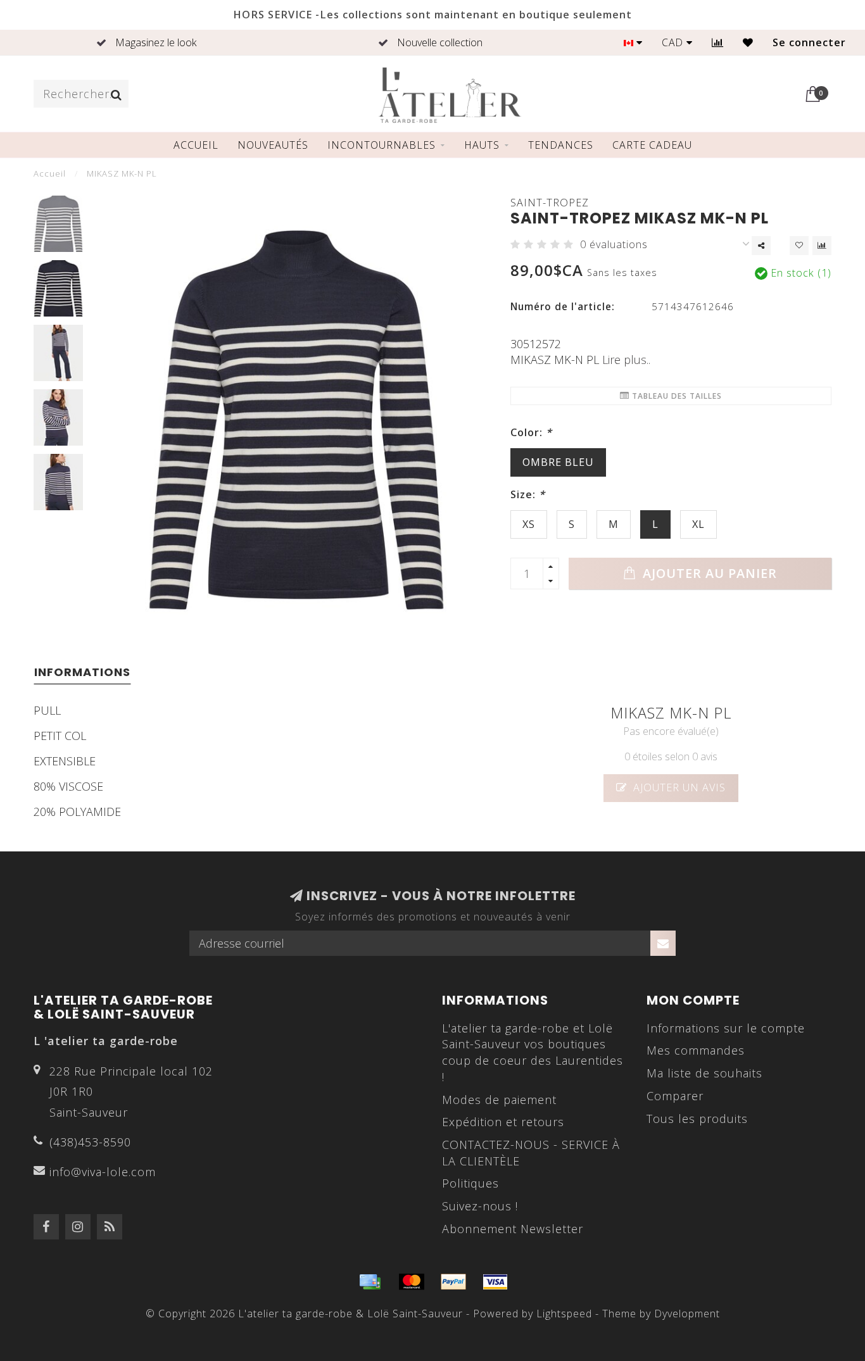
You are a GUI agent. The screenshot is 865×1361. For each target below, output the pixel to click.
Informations (82, 672)
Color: (531, 432)
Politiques (470, 1183)
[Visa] (495, 1281)
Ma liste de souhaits (704, 1073)
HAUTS (482, 145)
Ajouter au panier (708, 573)
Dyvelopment (687, 1313)
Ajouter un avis (678, 787)
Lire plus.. (626, 359)
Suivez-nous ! (480, 1206)
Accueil (196, 145)
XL (698, 524)
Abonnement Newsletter (512, 1228)
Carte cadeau (652, 145)
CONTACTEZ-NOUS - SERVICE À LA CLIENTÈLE (531, 1153)
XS (528, 524)
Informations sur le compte (726, 1028)
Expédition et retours (503, 1121)
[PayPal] (453, 1281)
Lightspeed (564, 1313)
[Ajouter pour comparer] (821, 245)
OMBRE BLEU (558, 462)
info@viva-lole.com (102, 1171)
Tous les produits (697, 1118)
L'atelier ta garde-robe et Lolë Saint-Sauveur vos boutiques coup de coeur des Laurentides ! (532, 1052)
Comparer (675, 1095)
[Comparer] (718, 42)
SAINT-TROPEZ (549, 203)
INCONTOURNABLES (381, 145)
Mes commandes (696, 1050)
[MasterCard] (411, 1281)
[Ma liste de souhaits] (748, 42)
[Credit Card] (370, 1281)
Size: (527, 494)
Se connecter (809, 42)
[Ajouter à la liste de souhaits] (799, 245)
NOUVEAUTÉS (272, 145)
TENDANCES (560, 145)
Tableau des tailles (675, 396)
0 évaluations (614, 244)
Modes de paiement (499, 1099)
